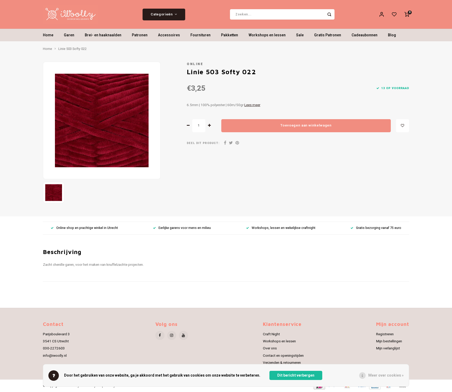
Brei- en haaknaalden (103, 35)
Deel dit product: (203, 143)
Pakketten (229, 35)
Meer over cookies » (386, 375)
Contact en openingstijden (283, 355)
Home (48, 35)
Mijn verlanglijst (388, 348)
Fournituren (200, 35)
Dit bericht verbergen (295, 375)
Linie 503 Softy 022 (72, 49)
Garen (69, 35)
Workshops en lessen (267, 35)
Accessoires (169, 35)
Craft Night (271, 334)
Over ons (270, 348)
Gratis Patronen (327, 35)
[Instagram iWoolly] (171, 335)
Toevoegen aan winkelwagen (306, 125)
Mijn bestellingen (389, 341)
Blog (392, 35)
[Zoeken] (329, 14)
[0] (406, 14)
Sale (300, 35)
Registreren (385, 334)
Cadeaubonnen (364, 35)
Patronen (140, 35)
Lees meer (252, 105)
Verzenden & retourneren (282, 362)
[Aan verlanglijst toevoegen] (402, 125)
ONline (195, 64)
